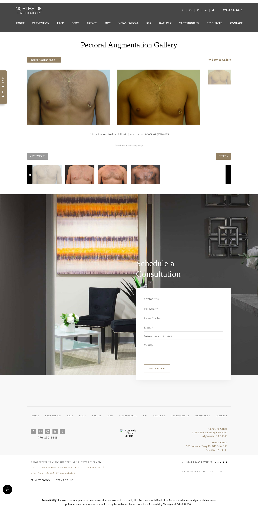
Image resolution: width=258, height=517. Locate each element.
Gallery (165, 23)
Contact (236, 23)
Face (60, 23)
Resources (214, 23)
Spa (148, 23)
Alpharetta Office (209, 432)
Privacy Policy (41, 480)
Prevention (40, 23)
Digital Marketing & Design (67, 467)
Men (108, 23)
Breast (92, 23)
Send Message (156, 368)
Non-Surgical (128, 23)
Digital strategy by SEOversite (53, 473)
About (19, 23)
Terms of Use (64, 480)
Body (75, 23)
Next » (223, 156)
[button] (7, 489)
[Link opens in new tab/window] (182, 10)
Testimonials (189, 23)
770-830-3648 (184, 504)
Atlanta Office (206, 446)
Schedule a (158, 268)
